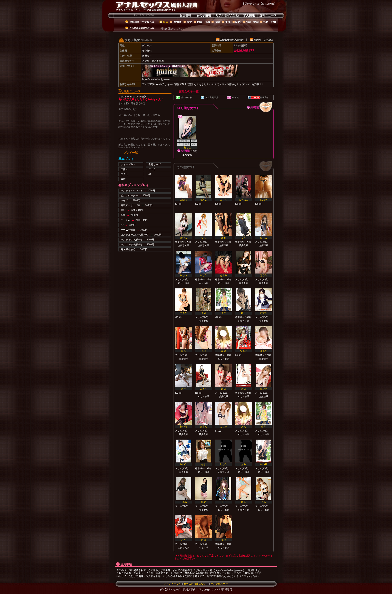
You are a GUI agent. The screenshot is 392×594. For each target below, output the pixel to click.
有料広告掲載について (196, 583)
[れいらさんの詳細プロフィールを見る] (183, 413)
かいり (263, 464)
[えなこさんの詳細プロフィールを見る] (263, 224)
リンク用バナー (219, 583)
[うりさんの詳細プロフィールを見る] (223, 488)
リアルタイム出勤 (227, 15)
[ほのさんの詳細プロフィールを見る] (203, 488)
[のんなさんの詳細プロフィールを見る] (183, 299)
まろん (203, 426)
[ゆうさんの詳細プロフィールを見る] (263, 413)
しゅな (223, 464)
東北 (189, 21)
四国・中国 (252, 21)
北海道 (178, 21)
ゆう (263, 426)
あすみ (223, 275)
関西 (238, 21)
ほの (203, 502)
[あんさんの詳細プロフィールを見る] (243, 413)
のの (203, 539)
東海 (228, 21)
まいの (183, 237)
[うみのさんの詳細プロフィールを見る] (203, 186)
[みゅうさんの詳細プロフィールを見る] (183, 262)
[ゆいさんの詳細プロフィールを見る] (243, 299)
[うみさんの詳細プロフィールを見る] (203, 337)
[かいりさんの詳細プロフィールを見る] (263, 451)
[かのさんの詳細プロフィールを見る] (223, 337)
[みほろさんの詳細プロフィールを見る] (183, 186)
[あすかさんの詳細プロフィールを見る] (263, 299)
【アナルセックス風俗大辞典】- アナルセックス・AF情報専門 (198, 589)
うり (223, 502)
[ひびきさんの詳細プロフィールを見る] (263, 375)
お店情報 (185, 15)
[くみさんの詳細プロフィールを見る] (263, 488)
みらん (223, 199)
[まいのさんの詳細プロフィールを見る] (183, 224)
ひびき (263, 388)
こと (183, 539)
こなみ (223, 426)
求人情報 (249, 15)
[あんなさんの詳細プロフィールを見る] (187, 127)
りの (203, 237)
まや (203, 313)
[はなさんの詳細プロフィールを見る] (223, 375)
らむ (203, 464)
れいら (183, 426)
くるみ (183, 502)
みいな (183, 464)
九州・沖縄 (269, 21)
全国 (165, 21)
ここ (243, 275)
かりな (203, 275)
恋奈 (183, 350)
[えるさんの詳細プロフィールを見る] (223, 224)
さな (243, 388)
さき (183, 388)
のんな (183, 313)
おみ (243, 464)
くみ (263, 502)
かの (223, 350)
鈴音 (243, 502)
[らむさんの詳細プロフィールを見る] (203, 451)
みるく (203, 388)
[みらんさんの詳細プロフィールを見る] (223, 186)
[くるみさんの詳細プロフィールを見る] (183, 488)
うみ (203, 350)
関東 (217, 21)
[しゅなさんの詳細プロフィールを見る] (223, 451)
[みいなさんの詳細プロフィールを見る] (183, 451)
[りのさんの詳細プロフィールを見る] (203, 224)
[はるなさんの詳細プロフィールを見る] (263, 262)
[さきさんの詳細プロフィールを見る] (183, 375)
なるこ (243, 350)
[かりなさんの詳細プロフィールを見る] (203, 262)
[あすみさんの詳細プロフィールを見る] (223, 262)
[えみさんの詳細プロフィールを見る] (223, 526)
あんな (187, 147)
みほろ (183, 199)
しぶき (263, 199)
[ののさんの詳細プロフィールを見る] (203, 526)
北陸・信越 (203, 21)
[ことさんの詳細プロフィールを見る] (183, 526)
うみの (203, 199)
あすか (263, 313)
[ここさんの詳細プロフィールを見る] (243, 262)
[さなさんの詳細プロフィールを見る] (243, 375)
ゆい (243, 313)
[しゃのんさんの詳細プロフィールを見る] (243, 186)
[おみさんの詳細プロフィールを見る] (243, 451)
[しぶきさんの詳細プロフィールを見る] (263, 186)
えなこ (263, 237)
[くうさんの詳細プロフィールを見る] (243, 224)
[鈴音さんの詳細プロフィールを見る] (243, 488)
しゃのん (243, 199)
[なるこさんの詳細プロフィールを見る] (243, 337)
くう (243, 237)
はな (223, 388)
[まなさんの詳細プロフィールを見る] (223, 299)
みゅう (183, 275)
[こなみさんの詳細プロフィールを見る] (223, 413)
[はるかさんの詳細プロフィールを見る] (263, 337)
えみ (223, 539)
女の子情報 (204, 15)
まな (223, 313)
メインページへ (172, 583)
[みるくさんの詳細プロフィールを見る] (203, 375)
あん (243, 426)
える (223, 237)
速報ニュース (268, 15)
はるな (263, 275)
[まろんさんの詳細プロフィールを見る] (203, 413)
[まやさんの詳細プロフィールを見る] (203, 299)
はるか (263, 350)
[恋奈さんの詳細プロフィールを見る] (183, 337)
